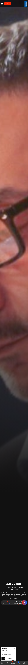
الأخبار (19, 663)
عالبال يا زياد (14, 583)
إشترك (7, 4)
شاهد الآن (19, 601)
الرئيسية (24, 663)
